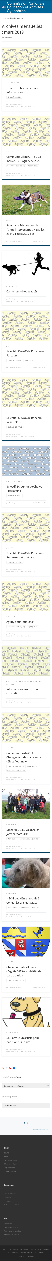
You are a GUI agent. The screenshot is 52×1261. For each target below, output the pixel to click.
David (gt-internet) (15, 104)
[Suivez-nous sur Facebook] (6, 1068)
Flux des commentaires (12, 1231)
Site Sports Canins (10, 1160)
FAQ (5, 1190)
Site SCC (7, 1156)
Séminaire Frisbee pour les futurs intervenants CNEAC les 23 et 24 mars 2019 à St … (25, 229)
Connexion (8, 1224)
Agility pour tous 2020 (20, 622)
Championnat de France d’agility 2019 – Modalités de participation (23, 971)
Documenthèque (10, 1194)
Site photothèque (10, 1164)
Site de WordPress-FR (11, 1235)
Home (4, 18)
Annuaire (7, 1201)
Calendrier (7, 1197)
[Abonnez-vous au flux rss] (3, 1068)
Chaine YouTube (10, 1171)
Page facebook (9, 1168)
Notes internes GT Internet (13, 1205)
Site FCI (6, 1153)
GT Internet (30, 1257)
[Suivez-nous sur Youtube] (10, 1068)
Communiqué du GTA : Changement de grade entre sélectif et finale (23, 757)
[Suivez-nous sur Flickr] (14, 1068)
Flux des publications (11, 1227)
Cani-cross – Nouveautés (21, 291)
